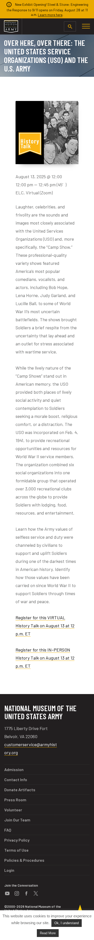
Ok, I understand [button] (66, 923)
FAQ (7, 829)
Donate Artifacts (19, 789)
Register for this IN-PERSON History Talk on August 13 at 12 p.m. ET (45, 658)
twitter (36, 893)
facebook (26, 893)
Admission (14, 769)
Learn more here (50, 15)
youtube (7, 893)
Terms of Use (16, 850)
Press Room (15, 799)
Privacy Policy (17, 840)
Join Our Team (17, 819)
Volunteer (13, 809)
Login (9, 870)
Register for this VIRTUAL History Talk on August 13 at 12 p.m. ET (45, 625)
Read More (48, 933)
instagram (17, 893)
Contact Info (15, 779)
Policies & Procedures (24, 860)
